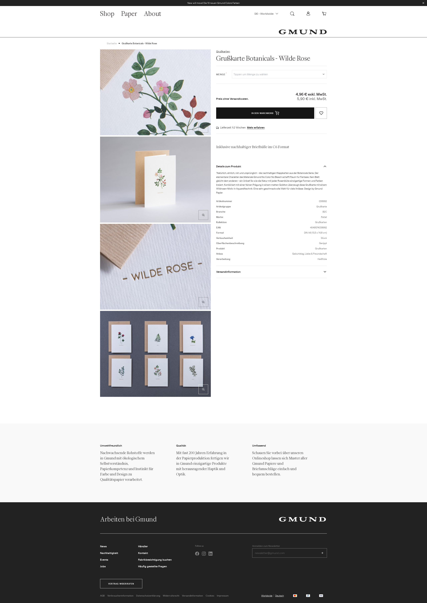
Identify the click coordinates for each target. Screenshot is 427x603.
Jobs (103, 566)
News (103, 546)
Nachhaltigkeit (109, 553)
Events (104, 559)
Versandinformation (228, 271)
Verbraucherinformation (120, 595)
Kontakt (143, 553)
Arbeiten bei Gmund (129, 519)
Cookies (210, 595)
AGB (102, 595)
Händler (143, 546)
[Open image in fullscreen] (203, 128)
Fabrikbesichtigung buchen (155, 559)
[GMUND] (303, 32)
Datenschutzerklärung (148, 595)
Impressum (223, 595)
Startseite (112, 43)
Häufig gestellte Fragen (152, 566)
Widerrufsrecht (171, 595)
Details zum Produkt (228, 166)
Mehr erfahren (256, 127)
